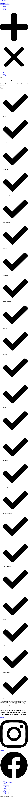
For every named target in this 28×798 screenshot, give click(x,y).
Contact (4, 9)
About (4, 8)
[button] (14, 41)
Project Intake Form (7, 782)
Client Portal (6, 785)
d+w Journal (6, 786)
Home (4, 6)
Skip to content (3, 0)
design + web (4, 4)
